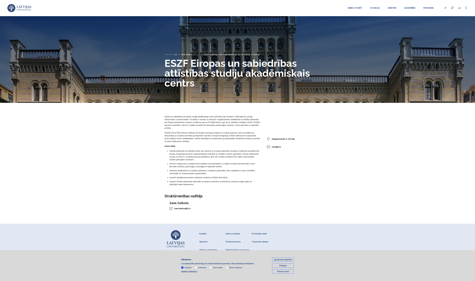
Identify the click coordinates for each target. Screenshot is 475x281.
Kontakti (203, 234)
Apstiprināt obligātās (283, 260)
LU (175, 54)
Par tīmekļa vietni (259, 234)
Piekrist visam (283, 271)
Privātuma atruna (233, 242)
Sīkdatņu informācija (208, 250)
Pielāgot (283, 266)
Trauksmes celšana (260, 242)
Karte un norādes (233, 234)
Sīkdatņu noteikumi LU (189, 271)
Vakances (203, 242)
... (198, 54)
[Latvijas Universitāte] (19, 8)
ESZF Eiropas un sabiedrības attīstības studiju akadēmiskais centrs (244, 54)
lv (459, 8)
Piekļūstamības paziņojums (237, 250)
